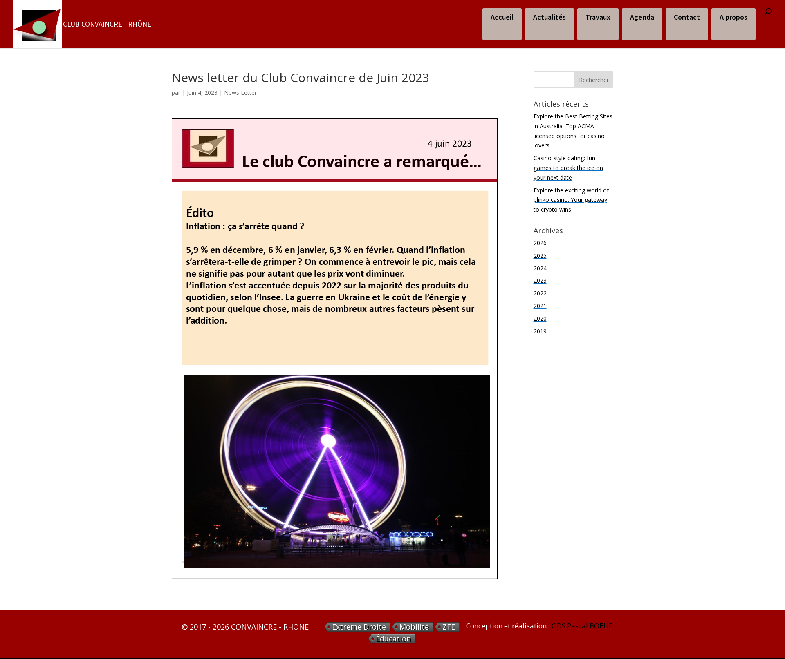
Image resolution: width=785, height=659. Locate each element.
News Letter (240, 92)
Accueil (502, 17)
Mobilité (414, 627)
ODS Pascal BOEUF (582, 625)
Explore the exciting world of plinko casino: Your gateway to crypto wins (571, 200)
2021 (540, 306)
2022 (540, 293)
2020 (540, 318)
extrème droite (359, 627)
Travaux (597, 17)
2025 (540, 255)
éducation (393, 638)
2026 (540, 243)
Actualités (549, 17)
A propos (733, 17)
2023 (540, 280)
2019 (540, 331)
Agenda (642, 17)
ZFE (448, 627)
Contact (687, 17)
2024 (540, 268)
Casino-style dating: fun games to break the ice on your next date (568, 167)
